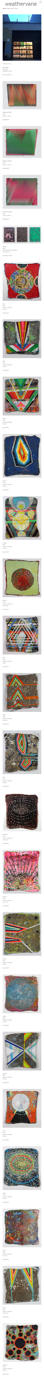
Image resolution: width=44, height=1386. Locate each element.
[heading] (22, 4)
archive (5, 8)
